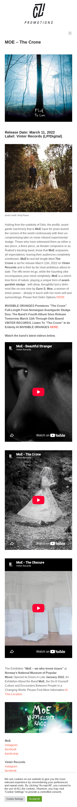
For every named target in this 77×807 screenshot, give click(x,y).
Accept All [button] (34, 799)
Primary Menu (70, 33)
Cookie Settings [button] (15, 799)
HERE (60, 297)
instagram (11, 745)
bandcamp (11, 753)
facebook (10, 749)
